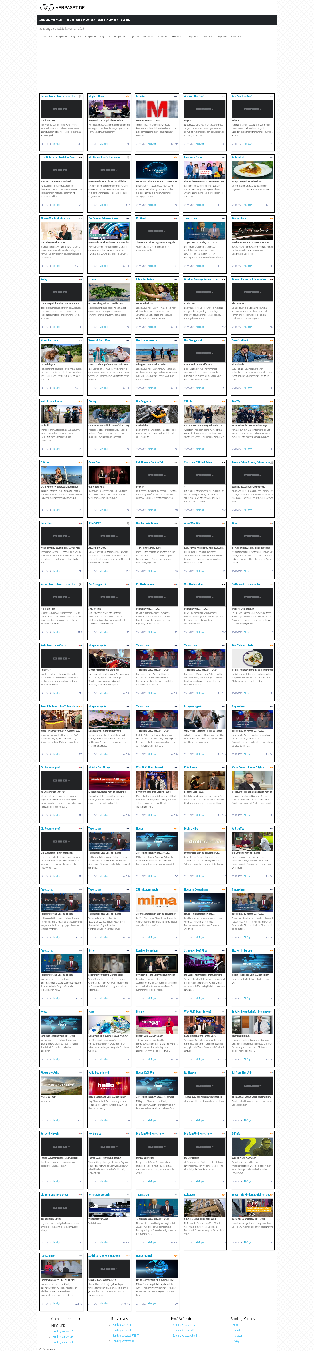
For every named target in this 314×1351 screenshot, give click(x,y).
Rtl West (141, 218)
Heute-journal (144, 1256)
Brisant (92, 950)
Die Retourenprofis (51, 767)
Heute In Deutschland (196, 889)
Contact (236, 1330)
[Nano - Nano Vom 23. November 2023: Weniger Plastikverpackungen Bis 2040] (109, 1024)
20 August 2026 (148, 36)
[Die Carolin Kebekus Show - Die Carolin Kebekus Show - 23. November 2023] (109, 230)
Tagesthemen (48, 1256)
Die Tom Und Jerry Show (150, 1134)
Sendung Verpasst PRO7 (184, 1325)
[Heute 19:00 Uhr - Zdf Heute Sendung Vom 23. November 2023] (157, 1085)
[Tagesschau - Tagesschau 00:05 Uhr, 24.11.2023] (205, 230)
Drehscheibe (191, 828)
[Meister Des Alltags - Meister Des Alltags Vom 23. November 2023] (109, 780)
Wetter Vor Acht (50, 1073)
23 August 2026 (104, 36)
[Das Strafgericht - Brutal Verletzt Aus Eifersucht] (205, 353)
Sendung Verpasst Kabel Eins (186, 1336)
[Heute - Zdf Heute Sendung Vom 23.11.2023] (157, 841)
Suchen (125, 20)
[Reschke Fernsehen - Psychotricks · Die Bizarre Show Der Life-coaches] (157, 963)
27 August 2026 (46, 36)
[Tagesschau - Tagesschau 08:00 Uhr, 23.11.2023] (157, 719)
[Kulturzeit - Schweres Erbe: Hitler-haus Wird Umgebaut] (205, 1207)
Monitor (141, 96)
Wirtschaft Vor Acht (99, 1195)
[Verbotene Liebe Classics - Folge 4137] (61, 658)
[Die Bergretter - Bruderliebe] (157, 414)
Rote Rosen (190, 767)
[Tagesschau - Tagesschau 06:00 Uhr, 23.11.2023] (157, 658)
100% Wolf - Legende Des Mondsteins (246, 586)
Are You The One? (194, 96)
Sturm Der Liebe (49, 340)
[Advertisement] (148, 66)
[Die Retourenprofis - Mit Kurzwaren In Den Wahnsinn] (61, 841)
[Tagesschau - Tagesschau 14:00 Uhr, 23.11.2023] (61, 902)
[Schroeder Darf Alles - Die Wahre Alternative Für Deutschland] (205, 963)
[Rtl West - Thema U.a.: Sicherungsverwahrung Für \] (157, 230)
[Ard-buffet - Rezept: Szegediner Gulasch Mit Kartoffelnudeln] (252, 169)
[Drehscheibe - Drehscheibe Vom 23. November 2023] (205, 841)
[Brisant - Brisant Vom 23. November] (157, 1024)
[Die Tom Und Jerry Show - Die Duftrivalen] (205, 1146)
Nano (91, 1012)
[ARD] (176, 96)
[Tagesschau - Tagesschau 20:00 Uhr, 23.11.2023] (157, 1207)
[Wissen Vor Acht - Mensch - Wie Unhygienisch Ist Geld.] (61, 230)
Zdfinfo (188, 401)
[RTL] (224, 96)
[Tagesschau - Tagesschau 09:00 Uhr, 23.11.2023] (252, 719)
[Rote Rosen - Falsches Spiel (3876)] (205, 780)
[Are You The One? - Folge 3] (252, 108)
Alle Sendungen (108, 20)
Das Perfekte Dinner (147, 523)
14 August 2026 (235, 36)
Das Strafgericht (193, 340)
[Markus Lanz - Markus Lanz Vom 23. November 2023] (252, 230)
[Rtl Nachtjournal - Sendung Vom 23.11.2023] (157, 597)
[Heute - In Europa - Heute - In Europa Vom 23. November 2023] (252, 963)
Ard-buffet (238, 157)
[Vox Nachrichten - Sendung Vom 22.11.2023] (205, 597)
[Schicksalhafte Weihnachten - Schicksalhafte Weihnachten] (109, 1268)
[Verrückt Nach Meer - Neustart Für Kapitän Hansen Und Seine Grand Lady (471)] (109, 353)
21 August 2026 (133, 36)
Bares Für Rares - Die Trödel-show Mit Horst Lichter (59, 708)
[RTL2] (80, 96)
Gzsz (234, 523)
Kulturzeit (189, 1195)
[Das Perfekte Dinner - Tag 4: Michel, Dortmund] (157, 536)
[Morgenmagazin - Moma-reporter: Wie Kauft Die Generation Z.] (109, 658)
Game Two (94, 462)
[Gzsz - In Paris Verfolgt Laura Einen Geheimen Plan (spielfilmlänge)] (252, 536)
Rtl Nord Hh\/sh (50, 1134)
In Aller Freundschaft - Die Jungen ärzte (251, 1013)
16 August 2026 (206, 36)
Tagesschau (190, 218)
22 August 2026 (119, 36)
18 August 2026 (177, 36)
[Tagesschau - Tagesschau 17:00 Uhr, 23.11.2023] (61, 963)
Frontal (92, 279)
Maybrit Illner (96, 96)
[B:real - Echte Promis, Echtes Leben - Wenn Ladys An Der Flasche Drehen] (252, 475)
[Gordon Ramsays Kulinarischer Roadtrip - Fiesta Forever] (252, 292)
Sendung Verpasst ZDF (63, 1337)
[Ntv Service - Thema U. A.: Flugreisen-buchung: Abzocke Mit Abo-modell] (109, 1146)
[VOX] (80, 157)
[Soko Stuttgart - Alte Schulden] (252, 353)
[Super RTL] (128, 1255)
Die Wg (92, 401)
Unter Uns (46, 523)
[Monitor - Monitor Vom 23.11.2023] (157, 108)
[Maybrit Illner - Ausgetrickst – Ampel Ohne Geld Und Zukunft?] (109, 108)
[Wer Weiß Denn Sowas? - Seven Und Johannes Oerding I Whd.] (157, 780)
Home (235, 1325)
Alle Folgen (57, 143)
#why (44, 279)
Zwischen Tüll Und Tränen (198, 462)
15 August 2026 (221, 36)
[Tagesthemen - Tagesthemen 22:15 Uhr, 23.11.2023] (61, 1268)
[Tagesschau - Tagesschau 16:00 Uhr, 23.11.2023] (252, 902)
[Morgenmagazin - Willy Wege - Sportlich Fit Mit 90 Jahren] (205, 719)
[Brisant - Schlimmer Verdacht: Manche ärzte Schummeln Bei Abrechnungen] (109, 963)
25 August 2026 (75, 36)
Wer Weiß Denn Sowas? (149, 767)
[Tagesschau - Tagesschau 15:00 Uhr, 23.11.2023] (109, 902)
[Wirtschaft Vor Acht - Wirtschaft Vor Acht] (109, 1207)
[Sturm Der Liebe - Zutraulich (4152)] (61, 353)
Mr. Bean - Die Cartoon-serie (104, 157)
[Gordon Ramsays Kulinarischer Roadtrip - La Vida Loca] (205, 292)
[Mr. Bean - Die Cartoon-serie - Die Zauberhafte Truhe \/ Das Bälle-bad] (109, 169)
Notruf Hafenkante (51, 401)
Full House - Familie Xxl (149, 462)
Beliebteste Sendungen (81, 20)
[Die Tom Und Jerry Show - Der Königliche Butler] (61, 1207)
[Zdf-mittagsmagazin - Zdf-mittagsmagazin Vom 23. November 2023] (157, 902)
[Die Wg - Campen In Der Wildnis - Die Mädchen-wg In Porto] (109, 414)
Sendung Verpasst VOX (123, 1341)
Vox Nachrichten (193, 584)
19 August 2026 (163, 36)
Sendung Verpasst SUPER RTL (126, 1336)
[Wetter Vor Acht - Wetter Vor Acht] (61, 1085)
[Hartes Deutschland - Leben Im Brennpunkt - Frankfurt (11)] (61, 108)
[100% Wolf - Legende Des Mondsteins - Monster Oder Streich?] (252, 597)
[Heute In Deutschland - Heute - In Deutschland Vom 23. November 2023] (205, 902)
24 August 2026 (90, 36)
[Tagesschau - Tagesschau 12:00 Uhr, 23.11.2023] (109, 841)
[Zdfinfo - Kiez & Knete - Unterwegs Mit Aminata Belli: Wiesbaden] (205, 414)
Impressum (238, 1336)
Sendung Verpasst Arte (63, 1342)
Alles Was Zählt (193, 523)
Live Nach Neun (193, 157)
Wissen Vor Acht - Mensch (55, 218)
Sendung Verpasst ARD (63, 1331)
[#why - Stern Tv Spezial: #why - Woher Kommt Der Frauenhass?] (61, 292)
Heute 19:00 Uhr (145, 1073)
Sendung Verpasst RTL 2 (124, 1330)
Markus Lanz (239, 218)
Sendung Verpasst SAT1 (183, 1330)
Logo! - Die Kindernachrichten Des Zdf (251, 1196)
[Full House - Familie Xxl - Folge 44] (157, 475)
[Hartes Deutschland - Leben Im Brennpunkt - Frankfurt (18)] (61, 597)
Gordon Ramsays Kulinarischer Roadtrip (201, 281)
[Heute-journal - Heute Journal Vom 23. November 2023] (157, 1268)
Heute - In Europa (242, 950)
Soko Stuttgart (240, 340)
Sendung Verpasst (50, 20)
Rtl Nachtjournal (145, 584)
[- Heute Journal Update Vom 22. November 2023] (157, 169)
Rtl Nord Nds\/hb (242, 1073)
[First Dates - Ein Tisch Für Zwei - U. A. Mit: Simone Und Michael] (61, 169)
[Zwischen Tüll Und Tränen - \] (205, 475)
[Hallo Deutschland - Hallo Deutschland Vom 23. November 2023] (109, 1085)
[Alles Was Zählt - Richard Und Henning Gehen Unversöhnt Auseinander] (205, 536)
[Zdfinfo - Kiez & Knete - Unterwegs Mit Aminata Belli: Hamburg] (61, 475)
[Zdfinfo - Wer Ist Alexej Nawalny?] (252, 1146)
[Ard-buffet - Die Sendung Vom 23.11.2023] (252, 841)
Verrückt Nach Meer (99, 340)
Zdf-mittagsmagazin (147, 889)
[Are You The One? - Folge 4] (205, 108)
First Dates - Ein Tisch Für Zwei (58, 157)
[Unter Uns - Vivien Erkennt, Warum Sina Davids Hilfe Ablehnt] (61, 536)
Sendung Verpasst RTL (123, 1325)
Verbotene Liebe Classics (54, 645)
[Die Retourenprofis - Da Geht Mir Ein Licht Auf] (61, 780)
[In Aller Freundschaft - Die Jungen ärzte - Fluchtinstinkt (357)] (252, 1024)
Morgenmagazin (97, 645)
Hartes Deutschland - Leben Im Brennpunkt (58, 98)
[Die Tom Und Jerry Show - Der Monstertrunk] (157, 1146)
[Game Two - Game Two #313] (109, 475)
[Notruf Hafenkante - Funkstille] (61, 414)
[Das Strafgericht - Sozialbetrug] (109, 597)
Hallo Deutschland (98, 1073)
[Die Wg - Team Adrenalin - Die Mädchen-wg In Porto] (252, 414)
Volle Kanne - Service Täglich (248, 767)
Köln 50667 (94, 523)
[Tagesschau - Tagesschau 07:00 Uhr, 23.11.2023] (205, 658)
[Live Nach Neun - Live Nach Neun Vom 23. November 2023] (205, 169)
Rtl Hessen (190, 1073)
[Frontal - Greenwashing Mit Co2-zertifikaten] (109, 292)
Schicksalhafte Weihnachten (104, 1256)
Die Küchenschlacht (243, 645)
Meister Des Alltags (99, 767)
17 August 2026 (192, 36)
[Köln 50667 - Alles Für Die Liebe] (109, 536)
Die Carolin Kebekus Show (103, 218)
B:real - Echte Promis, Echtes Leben (251, 462)
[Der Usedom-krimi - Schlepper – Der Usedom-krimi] (157, 353)
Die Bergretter (144, 401)
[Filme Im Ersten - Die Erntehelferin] (157, 292)
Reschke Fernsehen (147, 950)
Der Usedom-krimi (146, 340)
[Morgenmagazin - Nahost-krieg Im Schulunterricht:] (109, 719)
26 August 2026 (61, 36)
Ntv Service (94, 1134)
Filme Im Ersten (145, 279)
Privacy (236, 1341)
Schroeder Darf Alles (195, 950)
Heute (139, 828)
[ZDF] (128, 96)
